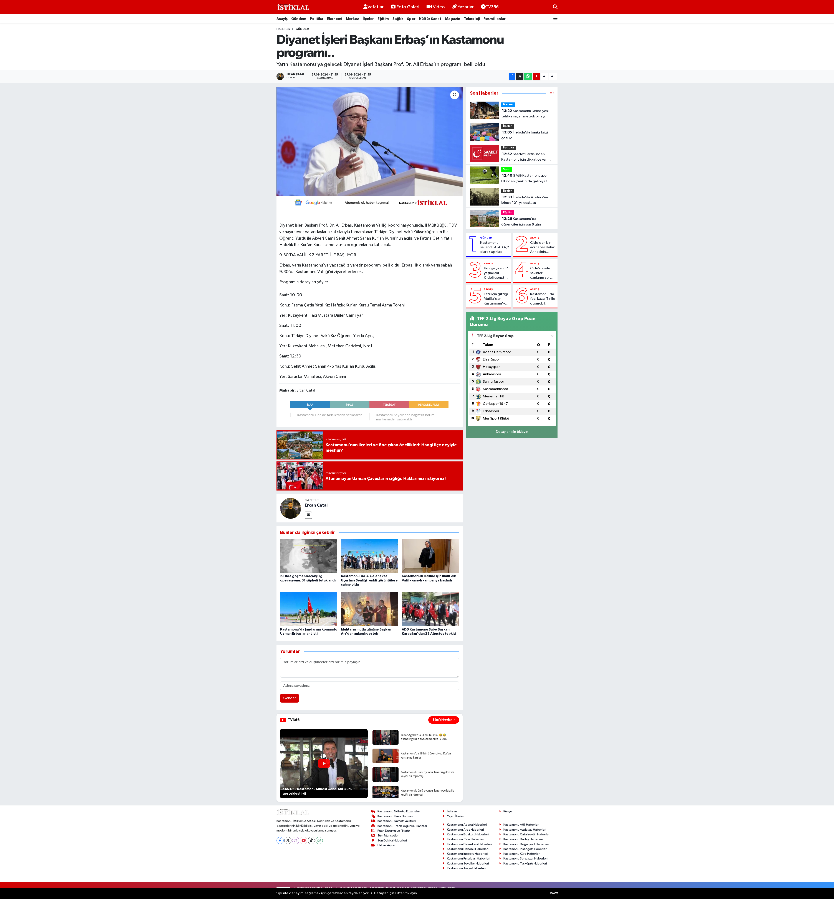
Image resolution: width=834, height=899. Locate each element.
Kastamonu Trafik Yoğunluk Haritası (402, 826)
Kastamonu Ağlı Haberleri (521, 824)
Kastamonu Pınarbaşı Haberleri (468, 858)
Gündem (298, 19)
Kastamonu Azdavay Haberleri (524, 829)
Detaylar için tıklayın (512, 432)
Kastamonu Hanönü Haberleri (467, 849)
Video (439, 7)
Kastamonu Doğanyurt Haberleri (526, 844)
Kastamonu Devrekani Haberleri (469, 844)
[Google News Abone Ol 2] (369, 202)
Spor (411, 19)
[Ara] (555, 7)
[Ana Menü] (555, 19)
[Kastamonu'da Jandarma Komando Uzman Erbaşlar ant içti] (308, 609)
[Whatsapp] (319, 840)
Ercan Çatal (316, 505)
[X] (287, 840)
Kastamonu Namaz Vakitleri (396, 821)
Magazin (452, 19)
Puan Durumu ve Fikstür (393, 830)
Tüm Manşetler (388, 835)
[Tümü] (552, 93)
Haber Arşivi (386, 845)
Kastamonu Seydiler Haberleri (468, 863)
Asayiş (282, 19)
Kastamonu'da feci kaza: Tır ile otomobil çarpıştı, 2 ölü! (542, 299)
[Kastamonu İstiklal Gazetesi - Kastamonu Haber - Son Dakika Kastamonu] (292, 7)
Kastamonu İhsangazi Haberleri (525, 849)
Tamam (553, 893)
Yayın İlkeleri (455, 816)
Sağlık (397, 19)
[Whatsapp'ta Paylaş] (528, 76)
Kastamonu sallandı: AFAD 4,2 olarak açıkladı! (494, 247)
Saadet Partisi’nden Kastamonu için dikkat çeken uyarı (524, 157)
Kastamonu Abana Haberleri (467, 824)
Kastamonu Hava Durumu (395, 816)
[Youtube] (303, 840)
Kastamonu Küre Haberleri (521, 853)
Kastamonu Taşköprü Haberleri (525, 863)
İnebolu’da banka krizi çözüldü (524, 135)
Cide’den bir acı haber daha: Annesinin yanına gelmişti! (542, 247)
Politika (316, 19)
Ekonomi (334, 19)
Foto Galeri (407, 7)
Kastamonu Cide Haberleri (465, 839)
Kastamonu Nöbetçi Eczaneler (398, 811)
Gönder (289, 698)
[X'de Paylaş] (519, 76)
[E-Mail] (308, 515)
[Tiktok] (311, 840)
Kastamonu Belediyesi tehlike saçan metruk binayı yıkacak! (525, 114)
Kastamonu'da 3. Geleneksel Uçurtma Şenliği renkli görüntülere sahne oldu (369, 580)
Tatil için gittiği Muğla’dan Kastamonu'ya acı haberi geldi (496, 299)
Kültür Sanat (430, 19)
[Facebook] (280, 840)
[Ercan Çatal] (290, 508)
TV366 (492, 7)
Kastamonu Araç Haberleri (465, 829)
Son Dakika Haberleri (392, 840)
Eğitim (383, 19)
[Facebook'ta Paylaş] (512, 76)
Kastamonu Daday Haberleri (523, 839)
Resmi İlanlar (494, 19)
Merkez (352, 19)
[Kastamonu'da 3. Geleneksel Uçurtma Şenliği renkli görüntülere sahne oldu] (369, 556)
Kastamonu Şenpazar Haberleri (525, 858)
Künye (507, 811)
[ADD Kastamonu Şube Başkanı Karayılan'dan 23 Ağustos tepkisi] (430, 609)
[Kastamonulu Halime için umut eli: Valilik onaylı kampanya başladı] (430, 556)
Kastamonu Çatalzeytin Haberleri (526, 834)
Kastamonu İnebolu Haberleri (467, 853)
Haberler (283, 29)
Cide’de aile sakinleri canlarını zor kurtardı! (540, 273)
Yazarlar (466, 7)
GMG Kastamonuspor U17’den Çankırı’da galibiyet (524, 178)
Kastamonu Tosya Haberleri (466, 868)
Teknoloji (472, 19)
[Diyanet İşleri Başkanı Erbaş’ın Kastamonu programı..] (369, 141)
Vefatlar (375, 7)
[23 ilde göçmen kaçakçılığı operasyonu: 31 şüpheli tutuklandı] (308, 556)
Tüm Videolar (442, 719)
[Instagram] (295, 840)
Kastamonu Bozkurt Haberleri (468, 834)
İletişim (452, 811)
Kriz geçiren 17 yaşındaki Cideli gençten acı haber (496, 273)
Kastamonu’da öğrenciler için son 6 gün (521, 221)
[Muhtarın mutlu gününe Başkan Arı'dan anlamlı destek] (369, 609)
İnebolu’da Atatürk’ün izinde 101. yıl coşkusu (524, 200)
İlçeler (368, 19)
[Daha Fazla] (536, 76)
